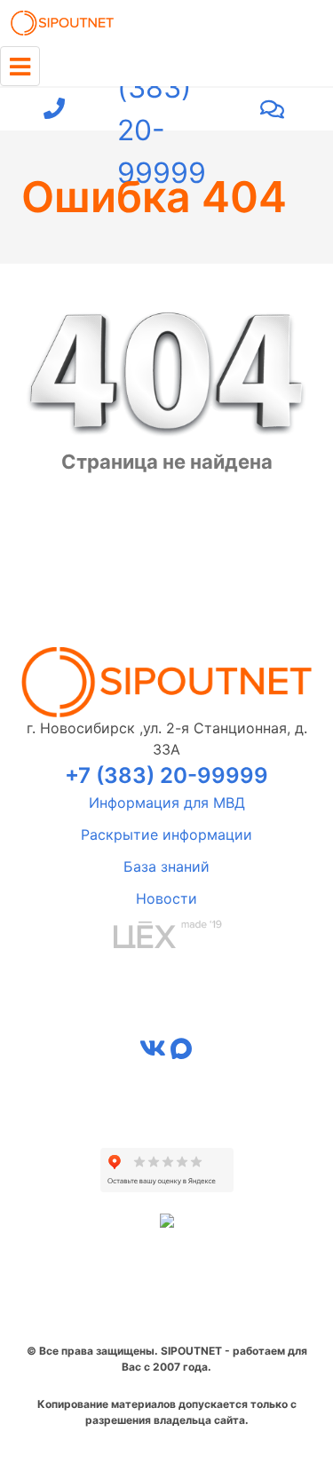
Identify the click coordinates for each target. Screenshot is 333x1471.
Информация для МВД (167, 802)
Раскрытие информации (166, 834)
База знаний (166, 866)
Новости (166, 898)
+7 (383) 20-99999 (161, 109)
